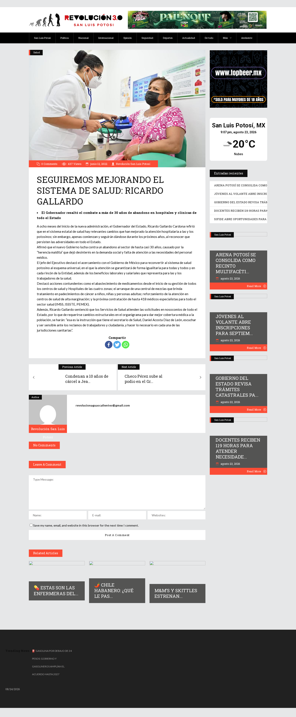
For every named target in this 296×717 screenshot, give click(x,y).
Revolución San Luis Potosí (133, 164)
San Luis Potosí (222, 234)
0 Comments (49, 164)
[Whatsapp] (125, 344)
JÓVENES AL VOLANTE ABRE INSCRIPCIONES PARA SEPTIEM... (234, 324)
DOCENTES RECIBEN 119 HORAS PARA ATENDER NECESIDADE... (238, 448)
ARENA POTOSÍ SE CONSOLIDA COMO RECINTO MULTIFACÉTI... (236, 263)
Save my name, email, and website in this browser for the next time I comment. (86, 525)
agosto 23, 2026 (230, 278)
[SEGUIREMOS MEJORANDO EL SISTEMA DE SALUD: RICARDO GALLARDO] (48, 414)
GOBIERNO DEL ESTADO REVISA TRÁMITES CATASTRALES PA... (237, 386)
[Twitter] (117, 344)
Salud (36, 52)
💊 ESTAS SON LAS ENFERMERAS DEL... (56, 590)
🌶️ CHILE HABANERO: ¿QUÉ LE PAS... (113, 590)
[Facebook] (108, 344)
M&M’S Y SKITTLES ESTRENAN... (176, 593)
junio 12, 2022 (98, 164)
